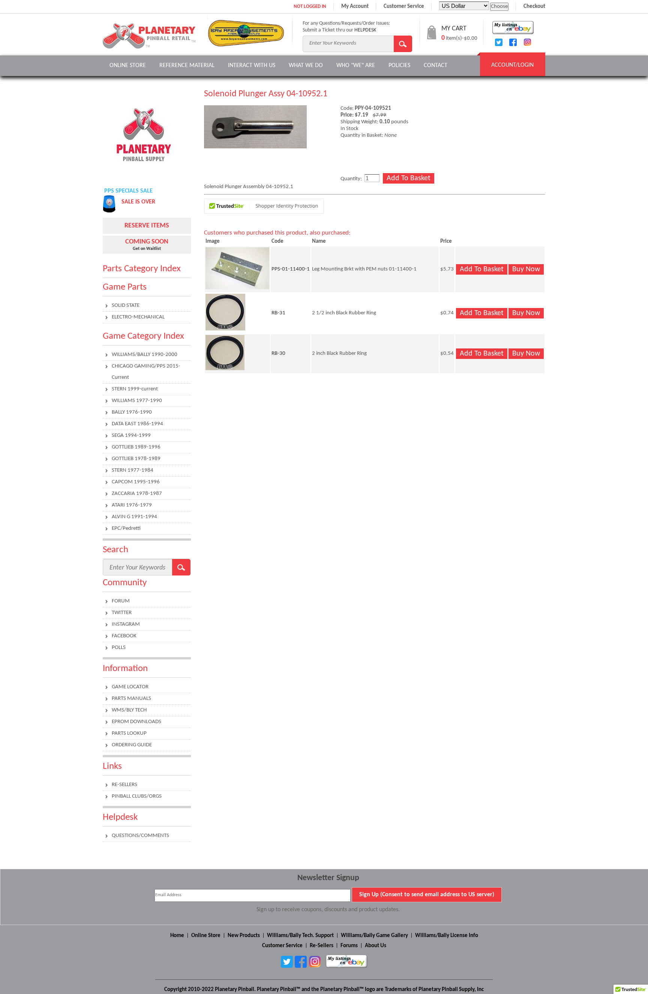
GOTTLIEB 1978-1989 (136, 459)
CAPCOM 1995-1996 (136, 482)
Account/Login (512, 65)
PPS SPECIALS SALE (128, 191)
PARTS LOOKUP (129, 733)
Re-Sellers (321, 946)
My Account (355, 6)
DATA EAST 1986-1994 (137, 424)
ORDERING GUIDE (132, 745)
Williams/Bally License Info (446, 936)
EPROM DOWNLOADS (136, 722)
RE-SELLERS (124, 785)
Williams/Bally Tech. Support (300, 936)
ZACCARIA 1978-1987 (137, 493)
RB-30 (278, 353)
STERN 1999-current (135, 389)
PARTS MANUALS (131, 698)
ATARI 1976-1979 (132, 505)
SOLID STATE (126, 305)
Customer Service (404, 6)
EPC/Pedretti (126, 528)
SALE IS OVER (138, 202)
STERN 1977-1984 (132, 470)
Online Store (128, 66)
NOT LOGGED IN (310, 6)
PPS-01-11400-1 (291, 269)
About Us (375, 946)
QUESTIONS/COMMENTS (140, 836)
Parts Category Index (142, 269)
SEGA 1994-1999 (131, 435)
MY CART (453, 28)
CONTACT (435, 66)
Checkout (534, 6)
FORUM (121, 601)
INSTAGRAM (126, 624)
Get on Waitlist (147, 249)
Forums (349, 946)
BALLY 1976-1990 (132, 412)
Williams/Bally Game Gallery (374, 936)
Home (177, 936)
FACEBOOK (124, 636)
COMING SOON (146, 241)
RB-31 (278, 313)
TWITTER (122, 613)
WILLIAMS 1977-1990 (137, 401)
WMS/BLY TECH (129, 710)
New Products (244, 936)
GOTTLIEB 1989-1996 (136, 447)
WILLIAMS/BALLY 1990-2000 (144, 354)
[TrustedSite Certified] (264, 206)
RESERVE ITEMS (146, 225)
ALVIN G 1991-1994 (134, 517)
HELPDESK (365, 30)
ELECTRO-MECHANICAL (138, 317)
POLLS (119, 647)
